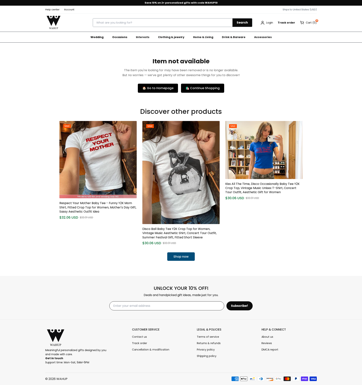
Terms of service (208, 337)
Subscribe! (239, 306)
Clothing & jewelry (171, 37)
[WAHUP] (53, 22)
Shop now (181, 256)
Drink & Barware (233, 37)
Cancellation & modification (150, 349)
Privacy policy (206, 349)
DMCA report (270, 349)
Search (242, 22)
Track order (286, 22)
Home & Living (203, 37)
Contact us (139, 337)
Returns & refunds (209, 343)
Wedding (97, 37)
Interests (142, 37)
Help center (52, 9)
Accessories (263, 37)
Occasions (119, 37)
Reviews (267, 343)
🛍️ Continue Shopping (203, 88)
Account (69, 9)
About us (267, 337)
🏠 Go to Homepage (157, 88)
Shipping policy (206, 356)
